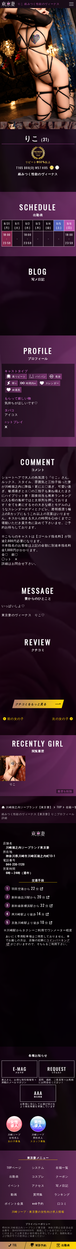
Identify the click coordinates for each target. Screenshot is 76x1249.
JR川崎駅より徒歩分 (28, 913)
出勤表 (14, 1176)
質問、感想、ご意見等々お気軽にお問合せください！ (56, 1080)
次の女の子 (61, 718)
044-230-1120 (15, 864)
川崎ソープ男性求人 (37, 1138)
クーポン (62, 1176)
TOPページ (14, 1167)
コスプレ (38, 1176)
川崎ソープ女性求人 (14, 1138)
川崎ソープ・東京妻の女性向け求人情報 (38, 1211)
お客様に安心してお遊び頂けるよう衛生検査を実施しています (37, 1105)
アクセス (38, 1185)
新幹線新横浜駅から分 (30, 905)
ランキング (62, 1194)
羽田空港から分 (25, 888)
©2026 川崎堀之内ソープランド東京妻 (24, 1227)
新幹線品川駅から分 (28, 896)
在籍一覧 (62, 1167)
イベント (14, 1185)
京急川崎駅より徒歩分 (30, 922)
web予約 (38, 1203)
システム (38, 1167)
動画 (14, 1194)
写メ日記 (62, 1185)
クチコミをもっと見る (31, 704)
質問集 (38, 1194)
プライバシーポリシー (38, 1224)
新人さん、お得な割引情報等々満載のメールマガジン (19, 1080)
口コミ (62, 1203)
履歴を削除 (65, 791)
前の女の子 (15, 718)
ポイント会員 (14, 1203)
